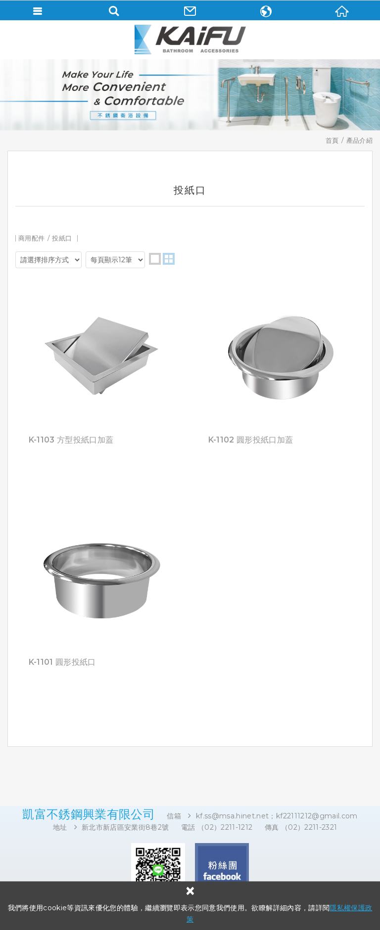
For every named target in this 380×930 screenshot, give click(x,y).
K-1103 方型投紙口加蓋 (71, 440)
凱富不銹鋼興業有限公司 (190, 39)
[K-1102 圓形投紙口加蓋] (280, 460)
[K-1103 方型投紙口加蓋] (100, 460)
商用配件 (31, 238)
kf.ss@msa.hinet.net (232, 815)
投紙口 (62, 238)
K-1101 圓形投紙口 (62, 662)
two (169, 259)
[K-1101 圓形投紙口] (100, 682)
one (155, 259)
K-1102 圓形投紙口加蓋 (250, 440)
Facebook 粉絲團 (222, 870)
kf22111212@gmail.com (317, 815)
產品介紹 (359, 140)
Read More (100, 354)
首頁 (332, 140)
